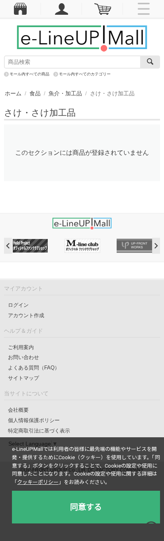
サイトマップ (23, 378)
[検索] (150, 62)
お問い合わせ (23, 357)
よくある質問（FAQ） (34, 368)
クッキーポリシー (38, 482)
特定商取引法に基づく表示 (39, 431)
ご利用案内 (21, 347)
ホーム (13, 93)
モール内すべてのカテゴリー (85, 74)
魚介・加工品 (65, 93)
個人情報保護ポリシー (34, 420)
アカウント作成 (26, 315)
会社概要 (18, 410)
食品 (35, 93)
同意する (86, 507)
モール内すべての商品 (29, 74)
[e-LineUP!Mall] (82, 38)
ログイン (18, 305)
